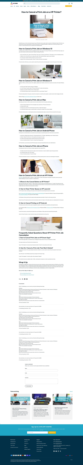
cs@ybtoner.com (59, 443)
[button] (72, 3)
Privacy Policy (39, 451)
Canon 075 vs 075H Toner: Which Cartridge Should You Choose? (40, 410)
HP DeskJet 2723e (36, 207)
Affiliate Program (27, 449)
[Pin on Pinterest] (27, 279)
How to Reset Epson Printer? (26, 273)
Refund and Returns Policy (41, 443)
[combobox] (41, 3)
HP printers (21, 177)
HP (14, 6)
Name (26, 368)
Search (71, 459)
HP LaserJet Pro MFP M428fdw (25, 193)
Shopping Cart (13, 441)
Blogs (39, 6)
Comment (26, 377)
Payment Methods (40, 447)
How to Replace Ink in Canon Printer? (27, 274)
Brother (17, 6)
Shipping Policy (39, 441)
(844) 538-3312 (59, 441)
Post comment (28, 386)
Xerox (28, 6)
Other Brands (33, 6)
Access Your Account (14, 447)
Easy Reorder (13, 443)
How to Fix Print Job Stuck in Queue (30, 96)
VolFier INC (14, 459)
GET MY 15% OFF (52, 432)
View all (71, 391)
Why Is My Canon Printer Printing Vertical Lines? (19, 409)
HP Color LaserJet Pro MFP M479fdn (37, 193)
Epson (25, 6)
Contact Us (49, 6)
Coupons (25, 447)
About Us (26, 441)
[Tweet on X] (23, 279)
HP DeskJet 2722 (30, 207)
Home (12, 6)
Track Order (43, 6)
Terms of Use (39, 449)
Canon (21, 6)
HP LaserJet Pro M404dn (23, 194)
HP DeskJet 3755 (50, 207)
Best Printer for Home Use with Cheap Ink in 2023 (61, 408)
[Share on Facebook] (25, 279)
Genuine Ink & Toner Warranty (42, 445)
